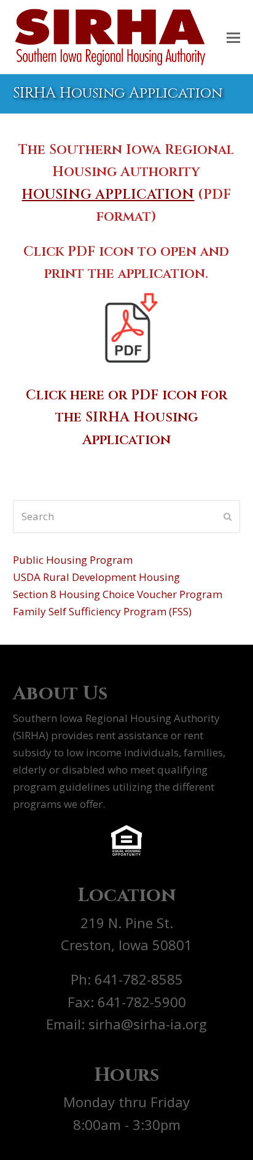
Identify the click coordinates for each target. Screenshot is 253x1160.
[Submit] (228, 516)
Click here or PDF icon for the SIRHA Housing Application (126, 417)
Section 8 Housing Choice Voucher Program (117, 594)
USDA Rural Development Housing (96, 577)
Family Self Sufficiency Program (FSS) (102, 611)
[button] (233, 37)
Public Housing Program (73, 560)
